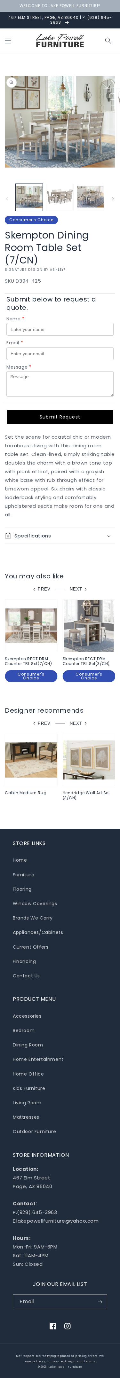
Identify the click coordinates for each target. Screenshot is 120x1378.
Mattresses (26, 1117)
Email (14, 343)
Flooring (22, 889)
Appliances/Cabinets (38, 932)
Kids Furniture (29, 1088)
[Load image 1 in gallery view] (29, 197)
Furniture (23, 875)
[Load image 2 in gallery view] (59, 197)
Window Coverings (35, 903)
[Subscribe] (100, 1301)
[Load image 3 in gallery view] (90, 197)
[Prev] (7, 199)
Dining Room (28, 1045)
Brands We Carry (33, 918)
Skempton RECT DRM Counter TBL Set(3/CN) (86, 661)
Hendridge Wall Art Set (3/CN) (86, 795)
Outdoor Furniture (34, 1131)
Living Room (27, 1103)
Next (76, 589)
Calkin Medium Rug (25, 792)
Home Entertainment (38, 1059)
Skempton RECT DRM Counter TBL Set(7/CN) (28, 661)
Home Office (28, 1074)
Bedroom (24, 1030)
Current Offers (30, 947)
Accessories (27, 1016)
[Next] (113, 199)
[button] (8, 41)
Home (20, 860)
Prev (44, 589)
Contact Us (26, 976)
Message (19, 367)
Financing (24, 961)
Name (15, 319)
